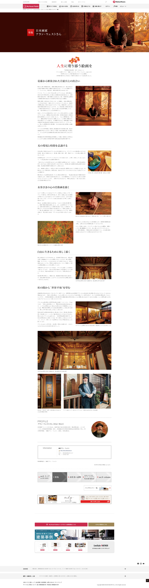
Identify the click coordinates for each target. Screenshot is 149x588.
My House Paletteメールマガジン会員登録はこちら (62, 524)
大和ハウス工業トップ (29, 582)
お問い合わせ (50, 582)
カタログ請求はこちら (101, 524)
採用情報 (43, 582)
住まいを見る (64, 6)
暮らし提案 (64, 2)
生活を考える (76, 6)
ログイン (108, 6)
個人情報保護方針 (41, 585)
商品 (72, 2)
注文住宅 (26, 2)
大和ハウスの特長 (42, 2)
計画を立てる (87, 6)
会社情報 (38, 582)
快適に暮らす (98, 6)
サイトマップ (58, 582)
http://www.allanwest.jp (66, 450)
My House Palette (37, 9)
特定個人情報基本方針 (53, 585)
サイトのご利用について (29, 585)
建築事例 (54, 2)
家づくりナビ (81, 2)
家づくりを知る (53, 6)
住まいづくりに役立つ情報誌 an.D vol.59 (48, 9)
